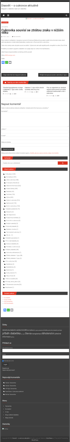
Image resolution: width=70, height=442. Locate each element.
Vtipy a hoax (9, 275)
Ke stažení (7, 297)
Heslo (4, 354)
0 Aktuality (8, 174)
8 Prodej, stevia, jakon (11, 281)
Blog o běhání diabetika (12, 415)
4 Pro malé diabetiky (11, 241)
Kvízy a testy (7, 299)
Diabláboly (9, 264)
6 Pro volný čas (9, 261)
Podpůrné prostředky (12, 217)
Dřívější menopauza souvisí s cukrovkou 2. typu (53, 75)
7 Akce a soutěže (10, 278)
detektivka (6, 330)
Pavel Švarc (8, 391)
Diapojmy (9, 212)
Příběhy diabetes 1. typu (13, 255)
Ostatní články (10, 188)
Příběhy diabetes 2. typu (13, 258)
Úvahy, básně (10, 273)
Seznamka (13, 383)
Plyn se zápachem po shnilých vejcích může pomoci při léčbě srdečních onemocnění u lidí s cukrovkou (56, 90)
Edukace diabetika (11, 244)
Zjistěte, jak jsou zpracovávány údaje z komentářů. (44, 153)
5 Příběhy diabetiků (10, 249)
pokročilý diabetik (52, 330)
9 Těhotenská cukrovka (12, 284)
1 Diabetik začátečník (11, 209)
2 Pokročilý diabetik (10, 226)
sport (24, 334)
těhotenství (48, 333)
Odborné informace (12, 185)
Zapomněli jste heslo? (8, 370)
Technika (8, 194)
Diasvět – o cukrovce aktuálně (19, 5)
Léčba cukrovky (10, 180)
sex (21, 334)
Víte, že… (8, 235)
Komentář (4, 111)
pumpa (60, 330)
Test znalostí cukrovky (12, 232)
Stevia (28, 333)
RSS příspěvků (8, 301)
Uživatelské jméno (7, 348)
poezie (40, 330)
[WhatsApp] (6, 62)
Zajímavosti (9, 203)
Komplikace (5, 22)
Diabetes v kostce (11, 229)
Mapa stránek (9, 417)
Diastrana (9, 270)
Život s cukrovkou (11, 206)
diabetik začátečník (17, 330)
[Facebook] (3, 62)
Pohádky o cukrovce (12, 246)
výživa (12, 337)
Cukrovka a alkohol (18, 391)
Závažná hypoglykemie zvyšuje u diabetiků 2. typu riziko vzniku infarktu (13, 89)
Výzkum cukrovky (11, 200)
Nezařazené (8, 287)
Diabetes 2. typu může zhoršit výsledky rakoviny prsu (34, 88)
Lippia (36, 330)
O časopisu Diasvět (11, 182)
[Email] (10, 62)
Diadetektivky (10, 267)
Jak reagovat (10, 214)
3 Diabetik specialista (11, 238)
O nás (7, 412)
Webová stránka (6, 142)
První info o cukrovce (12, 220)
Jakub (12, 93)
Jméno (3, 129)
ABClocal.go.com (10, 55)
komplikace (31, 330)
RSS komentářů (8, 303)
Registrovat (5, 368)
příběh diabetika (11, 333)
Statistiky (8, 191)
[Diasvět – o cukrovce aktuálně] (3, 15)
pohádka (45, 330)
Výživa (8, 197)
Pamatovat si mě (9, 361)
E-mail (3, 135)
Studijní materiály (11, 223)
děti (25, 330)
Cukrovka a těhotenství (12, 252)
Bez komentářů (17, 36)
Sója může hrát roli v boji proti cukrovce (15, 75)
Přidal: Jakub (6, 36)
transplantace (37, 334)
